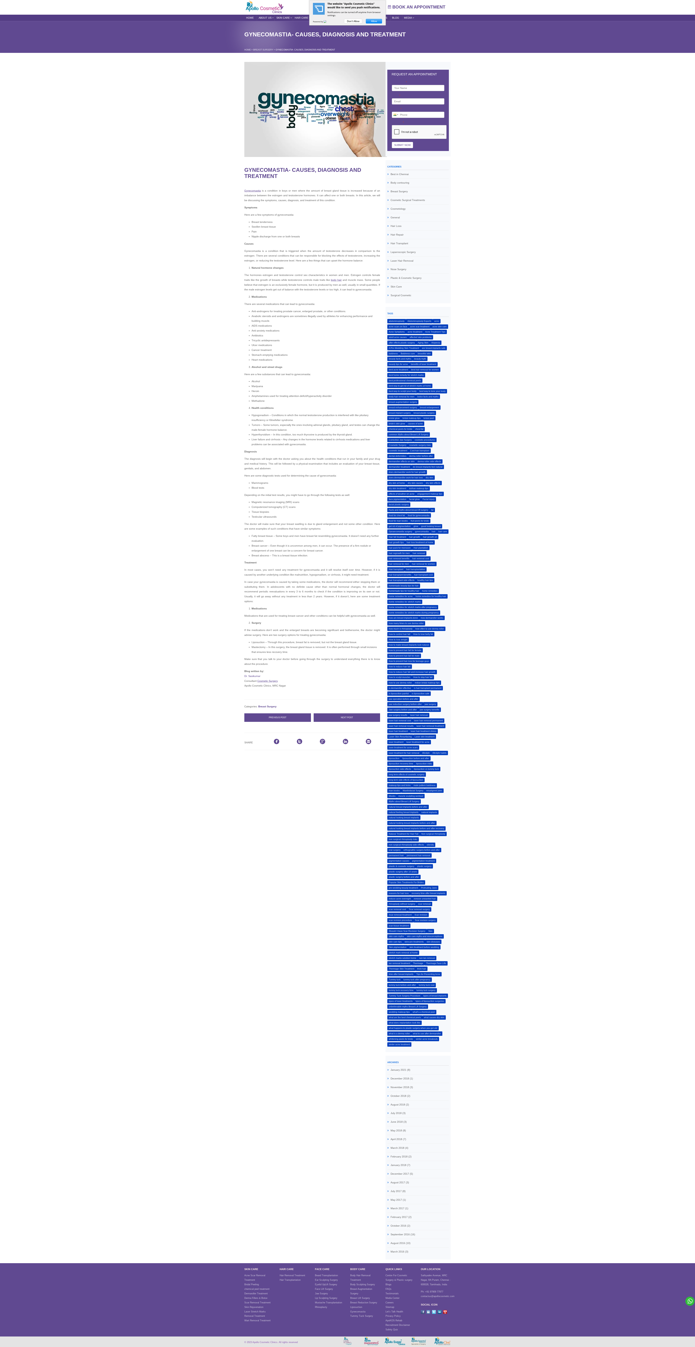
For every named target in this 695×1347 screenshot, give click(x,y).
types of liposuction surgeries (430, 1001)
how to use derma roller (400, 682)
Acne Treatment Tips (435, 332)
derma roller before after (421, 456)
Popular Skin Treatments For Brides (406, 882)
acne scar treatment (419, 326)
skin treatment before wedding (424, 947)
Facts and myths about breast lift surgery (408, 510)
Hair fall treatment (397, 537)
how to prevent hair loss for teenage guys (409, 661)
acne (436, 321)
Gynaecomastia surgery (400, 531)
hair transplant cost (423, 575)
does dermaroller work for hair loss (406, 477)
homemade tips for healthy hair (404, 591)
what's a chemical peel (424, 1012)
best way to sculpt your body (402, 391)
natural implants (429, 812)
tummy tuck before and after (402, 985)
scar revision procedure (400, 920)
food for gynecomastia (418, 515)
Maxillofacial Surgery (413, 790)
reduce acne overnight (400, 898)
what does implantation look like (404, 1022)
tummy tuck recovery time (401, 990)
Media (408, 17)
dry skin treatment (397, 488)
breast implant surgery (400, 413)
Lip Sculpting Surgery (326, 1298)
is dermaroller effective (400, 688)
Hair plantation (421, 548)
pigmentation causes (399, 861)
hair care (442, 531)
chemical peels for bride (400, 429)
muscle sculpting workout (410, 796)
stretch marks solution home (402, 958)
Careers (390, 1302)
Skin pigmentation (398, 947)
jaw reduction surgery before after (405, 704)
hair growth (414, 537)
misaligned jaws (434, 790)
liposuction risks (424, 763)
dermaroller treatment (399, 467)
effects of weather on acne (401, 494)
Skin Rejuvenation (253, 1307)
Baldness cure (408, 353)
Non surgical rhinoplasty (433, 834)
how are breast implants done (403, 618)
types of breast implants (435, 995)
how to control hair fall (399, 634)
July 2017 (396, 1191)
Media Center (392, 1298)
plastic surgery (424, 866)
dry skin (429, 477)
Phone (396, 109)
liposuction (394, 758)
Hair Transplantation (290, 1280)
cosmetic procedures (425, 440)
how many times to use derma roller (406, 623)
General (395, 217)
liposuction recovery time (401, 763)
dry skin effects (433, 483)
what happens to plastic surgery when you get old (413, 1028)
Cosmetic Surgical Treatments (408, 200)
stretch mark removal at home (403, 952)
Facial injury (429, 499)
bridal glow (394, 418)
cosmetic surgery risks (420, 445)
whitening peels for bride (401, 1039)
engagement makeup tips (429, 494)
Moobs (392, 796)
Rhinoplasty (321, 1307)
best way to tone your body (432, 391)
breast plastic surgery (424, 413)
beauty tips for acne (398, 364)
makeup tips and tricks (400, 785)
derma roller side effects (429, 461)
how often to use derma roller (429, 629)
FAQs (388, 1289)
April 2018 (396, 1139)
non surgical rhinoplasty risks (403, 839)
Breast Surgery (263, 50)
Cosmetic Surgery (267, 680)
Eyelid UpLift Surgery (326, 1284)
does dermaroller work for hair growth (407, 472)
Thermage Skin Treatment (401, 969)
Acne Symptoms (397, 332)
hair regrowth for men (399, 553)
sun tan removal (427, 958)
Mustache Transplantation (328, 1302)
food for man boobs (398, 521)
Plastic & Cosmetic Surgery (406, 277)
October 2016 (398, 1225)
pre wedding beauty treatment (403, 888)
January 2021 (398, 1069)
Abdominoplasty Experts (419, 321)
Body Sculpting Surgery (362, 1284)
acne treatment (415, 332)
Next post (347, 717)
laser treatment (396, 742)
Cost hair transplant (419, 450)
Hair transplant (396, 569)
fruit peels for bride (420, 521)
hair (433, 531)
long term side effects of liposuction (406, 780)
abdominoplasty (397, 321)
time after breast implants (401, 974)
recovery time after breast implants (428, 893)
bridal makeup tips (412, 418)
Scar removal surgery (419, 909)
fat (432, 510)
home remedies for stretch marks (405, 602)
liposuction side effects (400, 769)
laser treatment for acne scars (403, 747)
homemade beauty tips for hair (404, 585)
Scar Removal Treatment (257, 1302)
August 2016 (398, 1243)
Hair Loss (396, 225)
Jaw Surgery (321, 1293)
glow (416, 526)
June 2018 (397, 1121)
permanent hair (396, 855)
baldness (393, 353)
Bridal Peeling (251, 1284)
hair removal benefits (399, 558)
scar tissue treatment (399, 925)
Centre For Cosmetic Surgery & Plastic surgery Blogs (399, 1280)
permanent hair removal (418, 855)
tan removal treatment (399, 963)
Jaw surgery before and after (403, 709)
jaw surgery (430, 704)
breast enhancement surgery (403, 407)
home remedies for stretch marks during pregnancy (414, 612)
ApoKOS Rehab (394, 1320)
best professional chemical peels (405, 380)
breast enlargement (429, 407)
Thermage (418, 963)
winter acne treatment (399, 1044)
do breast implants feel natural (428, 467)
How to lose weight (398, 639)
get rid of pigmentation (400, 526)
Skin (430, 931)
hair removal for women (423, 564)
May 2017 (396, 1199)
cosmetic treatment (398, 450)
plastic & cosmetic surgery (401, 866)
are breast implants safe (433, 348)
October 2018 (398, 1095)
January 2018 (398, 1165)
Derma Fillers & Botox (256, 1298)
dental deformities (397, 456)
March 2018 (397, 1147)
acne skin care (439, 326)
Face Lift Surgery (324, 1289)
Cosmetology (398, 208)
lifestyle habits (440, 753)
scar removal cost (397, 909)
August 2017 (398, 1182)
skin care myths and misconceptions (424, 936)
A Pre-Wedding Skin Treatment (404, 348)
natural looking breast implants (404, 817)
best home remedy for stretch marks (406, 375)
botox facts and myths (428, 396)
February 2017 (399, 1217)
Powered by (318, 21)
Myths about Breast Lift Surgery (404, 801)
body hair (336, 279)
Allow (374, 21)
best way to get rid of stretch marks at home (410, 386)
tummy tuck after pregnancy (416, 979)
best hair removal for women (425, 369)
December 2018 (400, 1078)
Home (250, 17)
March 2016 (397, 1251)
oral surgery (395, 850)
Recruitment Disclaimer (398, 1325)
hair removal (419, 553)
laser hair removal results (401, 726)
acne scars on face (398, 326)
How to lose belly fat (423, 634)
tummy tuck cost (426, 985)
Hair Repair (397, 234)
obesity (430, 845)
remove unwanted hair (425, 898)
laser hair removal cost (400, 720)
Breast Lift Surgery (360, 1298)
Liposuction (356, 1307)
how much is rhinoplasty (400, 629)
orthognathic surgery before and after (421, 850)
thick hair (421, 969)
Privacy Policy (393, 1316)
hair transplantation (415, 569)
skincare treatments (414, 942)
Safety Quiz (392, 1329)
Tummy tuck (395, 979)
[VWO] (327, 21)
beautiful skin (424, 353)
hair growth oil (430, 537)
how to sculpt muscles (399, 677)
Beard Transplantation (326, 1275)
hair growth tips (396, 542)
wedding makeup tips (399, 1012)
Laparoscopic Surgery (403, 252)
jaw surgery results (398, 715)
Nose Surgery (398, 269)
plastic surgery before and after (404, 877)
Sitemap (390, 1307)
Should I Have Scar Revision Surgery (407, 931)
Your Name (399, 82)
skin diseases (433, 942)
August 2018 (398, 1104)
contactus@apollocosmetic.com (437, 1296)
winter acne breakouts (427, 1039)
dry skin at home (397, 483)
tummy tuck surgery (425, 990)
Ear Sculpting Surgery (326, 1280)
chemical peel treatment (256, 1289)
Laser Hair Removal (402, 260)
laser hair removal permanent (428, 720)
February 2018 (399, 1156)
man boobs (394, 790)
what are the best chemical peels (405, 1017)
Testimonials (392, 1293)
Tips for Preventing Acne (428, 974)
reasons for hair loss (399, 893)
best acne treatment (398, 369)
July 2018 (396, 1113)
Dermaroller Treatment (256, 1293)
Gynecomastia (252, 190)
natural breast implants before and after (408, 807)
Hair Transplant (399, 243)
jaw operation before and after (403, 699)
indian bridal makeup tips (427, 682)
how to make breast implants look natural (409, 645)
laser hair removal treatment (430, 726)
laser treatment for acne (417, 742)
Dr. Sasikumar (252, 676)
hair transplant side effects (401, 580)
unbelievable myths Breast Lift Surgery (408, 1006)
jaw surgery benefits (429, 709)
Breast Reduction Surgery (363, 1302)
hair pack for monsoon (400, 548)
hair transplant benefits (400, 575)
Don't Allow (353, 21)
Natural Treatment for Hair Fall (403, 834)
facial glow (414, 499)
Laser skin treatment (425, 736)
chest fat (419, 429)
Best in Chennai (400, 174)
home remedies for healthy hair (431, 596)
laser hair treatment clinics (423, 731)
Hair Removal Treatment (292, 1275)
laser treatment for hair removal (404, 753)
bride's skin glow (397, 423)
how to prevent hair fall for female (405, 650)
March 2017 (397, 1208)
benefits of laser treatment (423, 364)
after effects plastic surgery (402, 342)
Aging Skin (423, 342)
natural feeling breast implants (403, 812)
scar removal (424, 904)
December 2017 (400, 1173)
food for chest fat (397, 515)
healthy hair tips (425, 580)
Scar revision (420, 915)
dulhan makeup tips (418, 488)
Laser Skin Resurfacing (400, 736)
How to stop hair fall (423, 677)
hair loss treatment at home (420, 542)
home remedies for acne (401, 596)
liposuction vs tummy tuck (426, 769)
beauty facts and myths (400, 359)
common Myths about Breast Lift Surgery (408, 434)
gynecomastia (422, 531)
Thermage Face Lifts (436, 963)
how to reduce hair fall (399, 666)
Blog (395, 17)
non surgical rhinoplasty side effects (406, 845)
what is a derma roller (399, 1033)
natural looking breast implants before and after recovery (416, 828)
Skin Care (283, 17)
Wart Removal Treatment (257, 1320)
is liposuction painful (399, 693)
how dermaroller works (432, 618)
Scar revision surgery (425, 920)
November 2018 (400, 1087)
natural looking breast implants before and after (412, 823)
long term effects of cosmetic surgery (406, 774)
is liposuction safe (420, 693)
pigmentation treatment (423, 861)
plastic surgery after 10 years (403, 871)
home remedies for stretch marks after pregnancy (413, 607)
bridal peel (429, 418)
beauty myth (420, 359)
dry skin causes (415, 483)
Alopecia (435, 342)
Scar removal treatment (400, 915)
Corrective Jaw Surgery (400, 440)
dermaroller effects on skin (402, 461)
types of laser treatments (401, 1001)
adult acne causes (398, 337)
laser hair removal (419, 715)
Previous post (277, 717)
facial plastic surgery (399, 504)
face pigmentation (397, 499)
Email (396, 95)
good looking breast (431, 526)
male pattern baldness (424, 785)
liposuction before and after (415, 758)
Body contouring (400, 182)
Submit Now (402, 145)
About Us (265, 17)
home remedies (429, 591)
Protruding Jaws (429, 888)
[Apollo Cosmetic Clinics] (264, 6)
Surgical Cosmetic (401, 295)
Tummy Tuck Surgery (361, 1316)
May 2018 (396, 1130)
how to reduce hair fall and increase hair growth (412, 672)
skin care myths (396, 936)
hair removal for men (399, 564)
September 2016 (400, 1234)
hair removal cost (420, 558)
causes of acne (415, 423)
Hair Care (301, 17)
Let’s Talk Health (394, 1311)
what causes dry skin (434, 1017)
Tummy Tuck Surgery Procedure (404, 995)
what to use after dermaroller (427, 1033)
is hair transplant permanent (427, 688)
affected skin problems (421, 337)
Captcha (398, 122)
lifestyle (426, 753)
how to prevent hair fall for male (404, 655)
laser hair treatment (398, 731)
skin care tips (395, 942)
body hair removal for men (401, 396)
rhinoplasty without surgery (402, 904)
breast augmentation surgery (403, 402)
